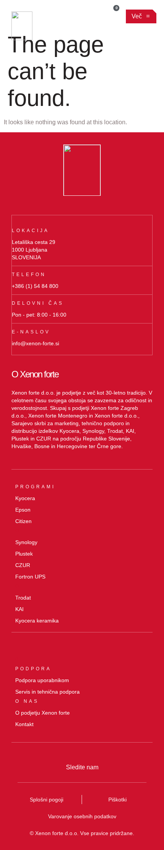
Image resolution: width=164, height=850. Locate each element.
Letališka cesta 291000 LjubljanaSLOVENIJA (33, 249)
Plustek (24, 554)
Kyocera (25, 498)
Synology (26, 542)
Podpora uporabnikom (42, 680)
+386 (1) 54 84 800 (35, 286)
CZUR (22, 565)
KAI (19, 609)
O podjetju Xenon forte (42, 713)
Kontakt (24, 724)
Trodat (23, 598)
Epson (23, 510)
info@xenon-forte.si (35, 343)
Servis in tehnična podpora (47, 692)
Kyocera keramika (37, 621)
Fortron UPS (30, 577)
